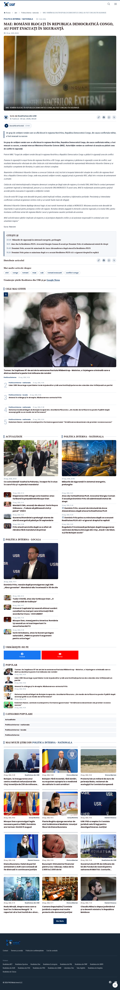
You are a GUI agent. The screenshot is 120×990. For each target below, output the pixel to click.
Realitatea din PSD (24, 968)
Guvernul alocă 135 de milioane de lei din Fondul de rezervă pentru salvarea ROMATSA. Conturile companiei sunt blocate (97, 868)
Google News (53, 280)
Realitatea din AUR (9, 968)
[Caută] (108, 4)
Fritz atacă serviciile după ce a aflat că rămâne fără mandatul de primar (32, 528)
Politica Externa (10, 377)
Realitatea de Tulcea (9, 972)
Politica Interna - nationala (30, 13)
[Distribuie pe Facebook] (104, 117)
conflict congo (72, 273)
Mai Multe (60, 921)
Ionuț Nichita (34, 818)
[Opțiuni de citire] (115, 985)
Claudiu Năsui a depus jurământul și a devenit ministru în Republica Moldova (98, 909)
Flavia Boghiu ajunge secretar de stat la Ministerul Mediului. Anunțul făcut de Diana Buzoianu (59, 824)
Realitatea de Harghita (95, 968)
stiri (7, 273)
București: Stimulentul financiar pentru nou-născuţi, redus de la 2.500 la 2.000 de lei (58, 867)
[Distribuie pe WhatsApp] (109, 117)
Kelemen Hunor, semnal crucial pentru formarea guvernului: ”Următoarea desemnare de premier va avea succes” (60, 422)
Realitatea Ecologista (50, 964)
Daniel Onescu (110, 818)
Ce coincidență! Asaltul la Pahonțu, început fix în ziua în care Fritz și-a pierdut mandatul (30, 483)
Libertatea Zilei (69, 968)
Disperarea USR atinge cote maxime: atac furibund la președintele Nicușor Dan (33, 497)
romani (25, 273)
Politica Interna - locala (18, 395)
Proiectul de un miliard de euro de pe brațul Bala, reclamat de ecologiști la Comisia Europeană (97, 781)
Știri (16, 13)
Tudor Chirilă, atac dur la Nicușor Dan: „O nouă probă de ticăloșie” (33, 600)
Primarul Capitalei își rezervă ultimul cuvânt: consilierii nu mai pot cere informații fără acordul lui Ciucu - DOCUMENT (35, 611)
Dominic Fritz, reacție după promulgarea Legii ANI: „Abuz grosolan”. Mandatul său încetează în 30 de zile (31, 586)
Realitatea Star (35, 964)
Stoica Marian (72, 775)
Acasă (8, 13)
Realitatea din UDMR (54, 968)
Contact (5, 951)
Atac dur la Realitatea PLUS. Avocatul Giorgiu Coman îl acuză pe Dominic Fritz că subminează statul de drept (59, 244)
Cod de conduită (52, 951)
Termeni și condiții (17, 951)
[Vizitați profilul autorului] (6, 117)
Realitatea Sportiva (21, 964)
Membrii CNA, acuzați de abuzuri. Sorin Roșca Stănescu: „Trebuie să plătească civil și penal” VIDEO (35, 508)
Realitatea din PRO (39, 968)
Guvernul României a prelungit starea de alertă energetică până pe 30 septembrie (33, 519)
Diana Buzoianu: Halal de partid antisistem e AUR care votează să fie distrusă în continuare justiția (20, 867)
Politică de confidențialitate (35, 951)
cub (42, 273)
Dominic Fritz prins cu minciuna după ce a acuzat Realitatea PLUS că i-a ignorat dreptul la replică (55, 252)
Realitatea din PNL (66, 964)
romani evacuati (55, 273)
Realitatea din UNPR (96, 964)
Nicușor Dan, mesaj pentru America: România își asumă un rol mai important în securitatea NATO (35, 623)
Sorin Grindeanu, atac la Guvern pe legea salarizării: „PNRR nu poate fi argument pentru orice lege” (33, 635)
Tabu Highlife (81, 968)
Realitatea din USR (27, 116)
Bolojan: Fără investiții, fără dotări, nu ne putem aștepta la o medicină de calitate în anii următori (59, 781)
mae (34, 273)
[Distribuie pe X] (114, 117)
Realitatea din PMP (81, 964)
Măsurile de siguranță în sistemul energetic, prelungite (36, 240)
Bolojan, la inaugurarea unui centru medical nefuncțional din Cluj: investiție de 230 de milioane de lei (20, 783)
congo (15, 273)
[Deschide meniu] (115, 4)
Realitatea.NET (7, 964)
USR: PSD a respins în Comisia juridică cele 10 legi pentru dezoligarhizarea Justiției (95, 824)
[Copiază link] (99, 117)
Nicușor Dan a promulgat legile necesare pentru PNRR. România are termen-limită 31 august (20, 824)
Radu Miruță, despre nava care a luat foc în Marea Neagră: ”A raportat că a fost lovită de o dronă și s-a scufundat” (21, 910)
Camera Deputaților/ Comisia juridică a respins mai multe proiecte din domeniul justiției (57, 909)
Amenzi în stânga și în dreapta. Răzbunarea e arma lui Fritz (35, 397)
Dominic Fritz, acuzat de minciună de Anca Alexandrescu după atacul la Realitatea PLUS (51, 248)
